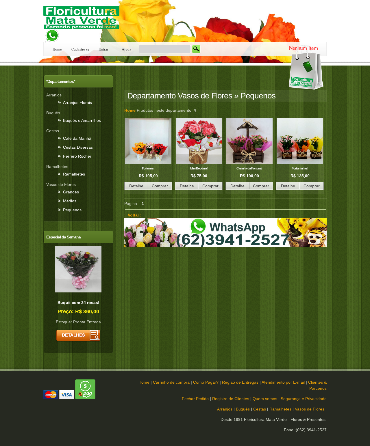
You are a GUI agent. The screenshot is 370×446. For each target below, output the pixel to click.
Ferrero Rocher (77, 156)
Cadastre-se (80, 49)
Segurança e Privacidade (304, 398)
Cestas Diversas (78, 147)
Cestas (259, 409)
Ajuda (126, 49)
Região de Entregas (240, 382)
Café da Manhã (77, 138)
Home (57, 49)
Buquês (243, 409)
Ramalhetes (74, 174)
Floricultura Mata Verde (83, 21)
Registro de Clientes (230, 398)
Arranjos (224, 409)
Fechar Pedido (195, 398)
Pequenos (72, 210)
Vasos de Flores (309, 409)
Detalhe (136, 186)
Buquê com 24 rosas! (78, 302)
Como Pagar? (206, 382)
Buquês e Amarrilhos (82, 120)
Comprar (160, 186)
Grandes (71, 192)
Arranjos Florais (77, 102)
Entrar (103, 49)
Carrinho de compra (171, 382)
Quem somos (265, 398)
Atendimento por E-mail (283, 382)
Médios (69, 201)
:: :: (133, 215)
